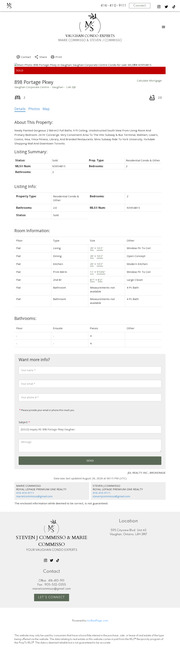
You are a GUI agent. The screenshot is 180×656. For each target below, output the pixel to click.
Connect (139, 5)
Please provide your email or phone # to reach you (47, 410)
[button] (159, 6)
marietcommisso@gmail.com (34, 496)
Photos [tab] (34, 108)
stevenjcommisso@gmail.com (111, 496)
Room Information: (32, 230)
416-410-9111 (25, 492)
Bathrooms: (25, 318)
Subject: (23, 422)
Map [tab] (46, 108)
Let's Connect (51, 597)
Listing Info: (25, 186)
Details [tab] (19, 108)
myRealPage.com (97, 621)
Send (90, 460)
